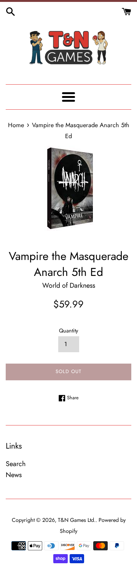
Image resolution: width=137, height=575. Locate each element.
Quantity (68, 330)
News (14, 475)
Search (15, 464)
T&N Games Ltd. (77, 520)
